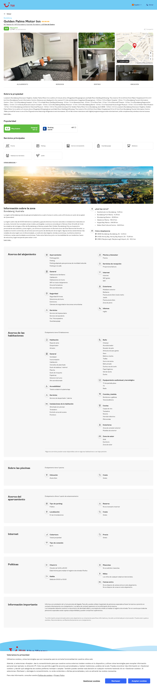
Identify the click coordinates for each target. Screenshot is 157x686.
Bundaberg (8, 18)
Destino (97, 84)
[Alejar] (150, 56)
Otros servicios (10, 162)
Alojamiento (22, 84)
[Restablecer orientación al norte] (150, 59)
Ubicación (134, 84)
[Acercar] (150, 52)
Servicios (60, 84)
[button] (134, 45)
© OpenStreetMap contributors (144, 63)
